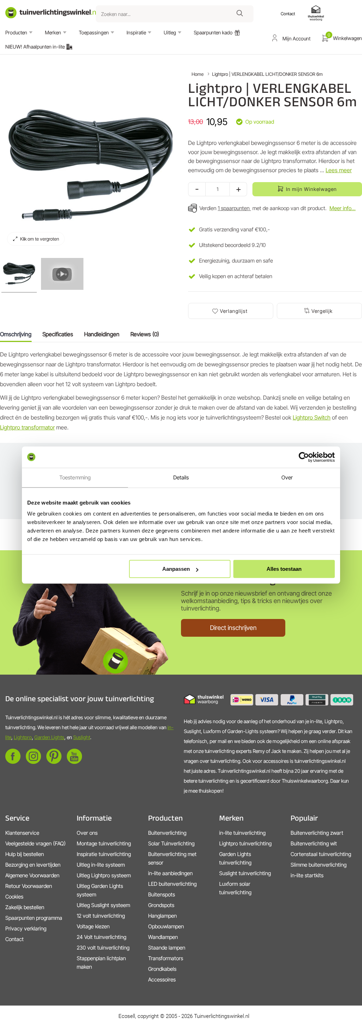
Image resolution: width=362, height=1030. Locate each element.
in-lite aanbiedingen (170, 873)
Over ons (87, 832)
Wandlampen (163, 937)
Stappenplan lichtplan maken (101, 962)
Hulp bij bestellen (24, 854)
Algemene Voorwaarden (32, 875)
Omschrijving (15, 334)
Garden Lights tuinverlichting (235, 858)
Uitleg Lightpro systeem (104, 875)
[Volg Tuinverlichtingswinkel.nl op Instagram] (33, 762)
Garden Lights (49, 737)
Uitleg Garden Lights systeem (100, 890)
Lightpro (23, 737)
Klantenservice (22, 832)
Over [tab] (287, 477)
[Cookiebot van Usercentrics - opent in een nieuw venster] (304, 457)
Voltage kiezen (93, 926)
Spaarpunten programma (33, 917)
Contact (14, 939)
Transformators (165, 958)
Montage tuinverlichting (104, 843)
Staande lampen (166, 947)
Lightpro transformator (27, 427)
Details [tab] (181, 477)
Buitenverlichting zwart (317, 832)
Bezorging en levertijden (32, 864)
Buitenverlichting (167, 832)
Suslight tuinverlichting (245, 873)
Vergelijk (322, 311)
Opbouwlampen (166, 926)
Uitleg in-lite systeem (101, 864)
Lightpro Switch (312, 417)
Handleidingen (101, 334)
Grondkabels (162, 969)
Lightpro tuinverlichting (245, 843)
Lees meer (339, 170)
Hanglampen (162, 915)
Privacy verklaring (25, 928)
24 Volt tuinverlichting (101, 937)
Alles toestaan (284, 569)
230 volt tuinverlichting (103, 947)
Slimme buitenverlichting (318, 864)
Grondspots (161, 905)
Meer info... (342, 208)
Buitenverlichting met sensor (172, 858)
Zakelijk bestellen (24, 907)
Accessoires (162, 979)
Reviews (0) (144, 334)
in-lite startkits (307, 875)
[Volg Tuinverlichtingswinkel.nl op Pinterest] (54, 762)
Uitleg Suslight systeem (103, 905)
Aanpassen (176, 569)
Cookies (14, 896)
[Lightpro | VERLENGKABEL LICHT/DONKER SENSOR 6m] (19, 274)
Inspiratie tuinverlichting (104, 854)
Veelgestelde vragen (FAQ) (35, 843)
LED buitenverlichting (172, 883)
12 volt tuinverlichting (101, 915)
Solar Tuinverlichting (171, 843)
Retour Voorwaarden (28, 886)
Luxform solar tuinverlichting (235, 888)
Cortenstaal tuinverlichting (321, 854)
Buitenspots (161, 894)
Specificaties (57, 334)
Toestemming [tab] (74, 477)
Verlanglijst (233, 311)
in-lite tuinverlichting (242, 832)
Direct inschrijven (233, 627)
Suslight (81, 737)
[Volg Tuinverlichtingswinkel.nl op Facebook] (13, 762)
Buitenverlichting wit (314, 843)
